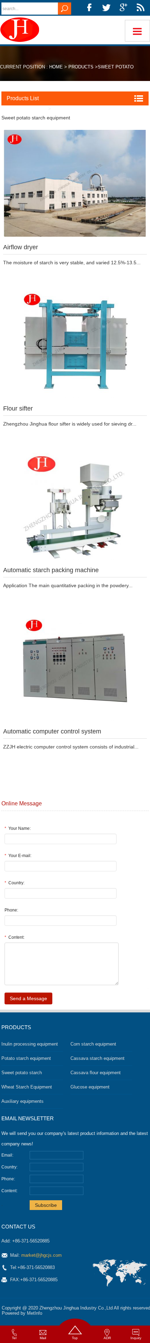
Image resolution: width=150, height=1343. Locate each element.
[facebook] (89, 8)
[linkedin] (140, 8)
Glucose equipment (90, 1087)
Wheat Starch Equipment (26, 1087)
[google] (123, 8)
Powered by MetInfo (22, 1313)
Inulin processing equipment (29, 1044)
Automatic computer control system (52, 731)
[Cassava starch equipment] (21, 29)
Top (75, 1338)
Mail (43, 1338)
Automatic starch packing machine (51, 570)
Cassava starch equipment (97, 1058)
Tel (14, 1338)
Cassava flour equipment (95, 1072)
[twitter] (106, 8)
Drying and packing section (86, 108)
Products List (23, 98)
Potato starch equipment (26, 1058)
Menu (137, 30)
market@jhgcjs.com (41, 1255)
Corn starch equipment (93, 1044)
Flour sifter (18, 408)
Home (56, 66)
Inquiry (135, 1338)
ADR (107, 1338)
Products (80, 66)
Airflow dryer (20, 247)
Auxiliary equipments (22, 1101)
